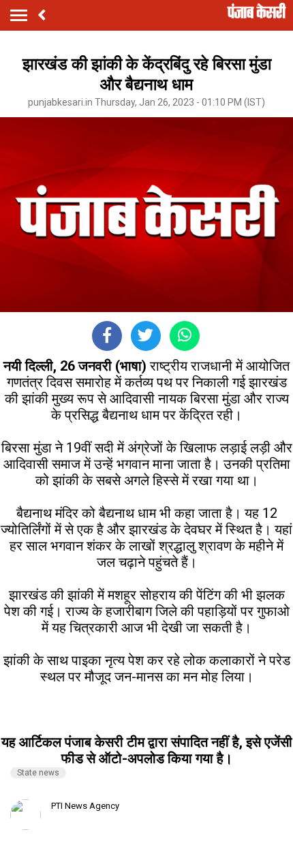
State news (38, 772)
